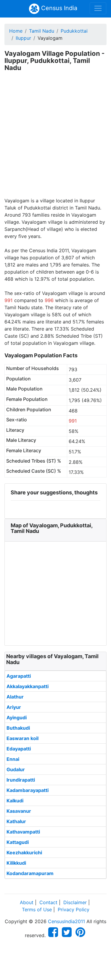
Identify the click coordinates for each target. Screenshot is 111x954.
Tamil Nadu (41, 31)
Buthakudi (18, 728)
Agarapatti (19, 676)
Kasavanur (19, 811)
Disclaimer (75, 902)
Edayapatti (19, 749)
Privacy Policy (73, 909)
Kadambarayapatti (28, 790)
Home (15, 31)
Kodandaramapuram (30, 873)
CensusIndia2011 (66, 921)
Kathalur (16, 821)
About (26, 902)
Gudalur (16, 769)
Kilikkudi (16, 863)
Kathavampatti (23, 832)
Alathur (15, 697)
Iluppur (23, 38)
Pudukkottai (74, 31)
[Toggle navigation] (98, 8)
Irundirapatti (21, 780)
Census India (58, 8)
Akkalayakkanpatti (28, 686)
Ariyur (14, 707)
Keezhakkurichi (24, 852)
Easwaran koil (22, 738)
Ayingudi (17, 717)
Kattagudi (18, 842)
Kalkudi (15, 801)
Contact (48, 902)
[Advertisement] (55, 138)
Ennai (13, 759)
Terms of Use (37, 909)
